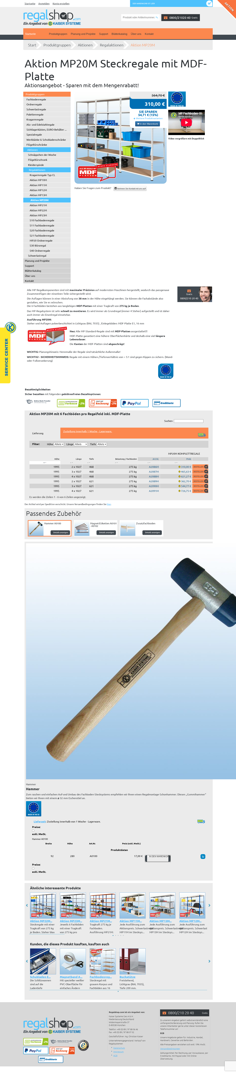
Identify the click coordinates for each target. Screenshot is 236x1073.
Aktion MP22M (38, 210)
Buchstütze (127, 977)
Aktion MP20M (143, 45)
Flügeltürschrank (37, 159)
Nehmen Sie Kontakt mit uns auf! (131, 189)
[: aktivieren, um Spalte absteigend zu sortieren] (44, 462)
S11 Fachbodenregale (42, 225)
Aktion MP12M (38, 190)
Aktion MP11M (38, 185)
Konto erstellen (61, 3)
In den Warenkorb (148, 124)
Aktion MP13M (38, 195)
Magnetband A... (71, 977)
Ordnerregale (34, 104)
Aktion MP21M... (101, 921)
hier (109, 504)
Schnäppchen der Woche (42, 154)
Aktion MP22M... (41, 921)
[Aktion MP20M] (120, 138)
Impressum (118, 1051)
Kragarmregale (35, 119)
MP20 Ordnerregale (41, 240)
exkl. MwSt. (39, 834)
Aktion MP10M (38, 179)
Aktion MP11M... (131, 921)
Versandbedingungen (170, 1048)
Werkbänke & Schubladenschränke (46, 139)
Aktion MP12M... (190, 921)
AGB (115, 1055)
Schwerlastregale (36, 109)
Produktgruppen (58, 34)
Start (32, 45)
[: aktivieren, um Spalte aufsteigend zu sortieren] (71, 462)
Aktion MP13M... (160, 921)
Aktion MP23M (38, 215)
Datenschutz (119, 1047)
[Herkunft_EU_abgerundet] (33, 808)
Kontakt (149, 34)
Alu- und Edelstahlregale (40, 124)
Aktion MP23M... (71, 921)
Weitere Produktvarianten (149, 118)
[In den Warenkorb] (200, 466)
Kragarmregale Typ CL (42, 174)
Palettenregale (35, 114)
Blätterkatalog (119, 34)
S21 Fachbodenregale (42, 235)
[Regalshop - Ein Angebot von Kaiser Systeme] (52, 17)
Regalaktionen (111, 45)
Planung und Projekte (83, 34)
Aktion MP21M (38, 205)
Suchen (168, 420)
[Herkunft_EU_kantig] (177, 99)
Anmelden (44, 3)
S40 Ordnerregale (40, 250)
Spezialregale (34, 134)
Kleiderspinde (36, 164)
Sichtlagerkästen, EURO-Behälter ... (46, 129)
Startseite (30, 3)
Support (103, 34)
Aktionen (85, 45)
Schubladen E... (40, 977)
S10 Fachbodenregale (42, 220)
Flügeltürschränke (36, 144)
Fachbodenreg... (101, 977)
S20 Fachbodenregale (42, 230)
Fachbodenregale (36, 99)
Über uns (136, 34)
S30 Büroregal (38, 245)
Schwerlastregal (37, 255)
